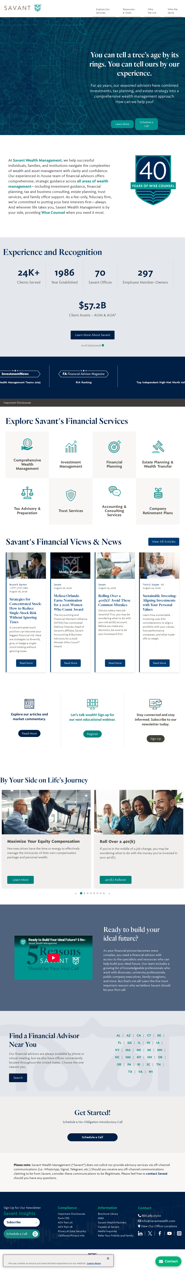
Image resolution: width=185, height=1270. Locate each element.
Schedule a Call (146, 124)
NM (128, 1057)
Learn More (122, 124)
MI (149, 1050)
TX (130, 1072)
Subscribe (14, 1222)
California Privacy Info (71, 1235)
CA (139, 1035)
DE (159, 1035)
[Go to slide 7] (101, 893)
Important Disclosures (17, 402)
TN (158, 1064)
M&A (101, 1218)
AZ (128, 1035)
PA (129, 1064)
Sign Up (155, 739)
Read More (26, 663)
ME (139, 1050)
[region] (58, 1260)
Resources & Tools (129, 11)
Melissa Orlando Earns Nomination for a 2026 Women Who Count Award (69, 602)
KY (117, 1050)
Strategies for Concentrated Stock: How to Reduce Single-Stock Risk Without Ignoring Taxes (25, 610)
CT (149, 1035)
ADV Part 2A (65, 1222)
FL (120, 1043)
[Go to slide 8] (104, 893)
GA (129, 1043)
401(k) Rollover (115, 880)
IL (139, 1043)
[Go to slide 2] (84, 893)
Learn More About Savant (92, 335)
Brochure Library (108, 1213)
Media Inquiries (107, 1231)
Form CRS (63, 1218)
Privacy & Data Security (72, 1231)
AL (119, 1035)
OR (119, 1064)
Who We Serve (172, 11)
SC (149, 1064)
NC (117, 1057)
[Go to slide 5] (94, 893)
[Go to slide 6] (97, 893)
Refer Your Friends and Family (115, 1235)
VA (140, 1072)
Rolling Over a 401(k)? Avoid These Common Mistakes (114, 600)
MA (128, 1050)
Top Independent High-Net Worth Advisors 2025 (135, 382)
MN (160, 1050)
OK (160, 1057)
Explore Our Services (103, 11)
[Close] (108, 1258)
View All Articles (164, 542)
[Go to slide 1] (81, 893)
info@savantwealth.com (158, 1221)
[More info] (103, 345)
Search (18, 1078)
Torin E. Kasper (151, 584)
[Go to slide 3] (88, 893)
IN (149, 1043)
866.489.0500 (151, 1216)
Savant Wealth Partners (112, 1222)
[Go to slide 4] (91, 893)
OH (150, 1057)
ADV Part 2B (65, 1226)
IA (158, 1043)
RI (139, 1064)
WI (151, 1072)
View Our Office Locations (158, 1226)
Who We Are (152, 11)
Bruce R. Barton (18, 584)
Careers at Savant (108, 1226)
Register (92, 734)
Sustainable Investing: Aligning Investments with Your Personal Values (159, 602)
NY (139, 1057)
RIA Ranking (61, 382)
